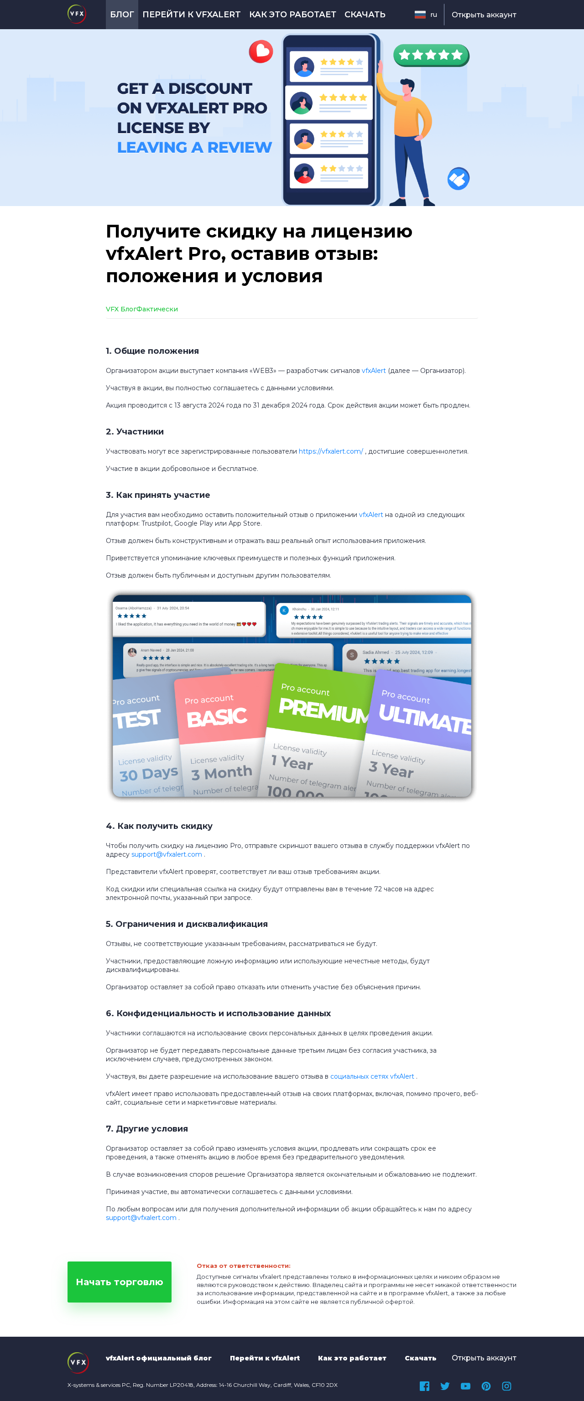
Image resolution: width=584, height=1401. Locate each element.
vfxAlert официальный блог (159, 1358)
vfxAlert (374, 371)
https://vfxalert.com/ (331, 451)
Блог (122, 15)
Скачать (365, 15)
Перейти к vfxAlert (191, 15)
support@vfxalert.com (141, 1218)
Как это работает (292, 15)
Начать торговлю (119, 1282)
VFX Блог (121, 309)
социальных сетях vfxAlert (372, 1076)
